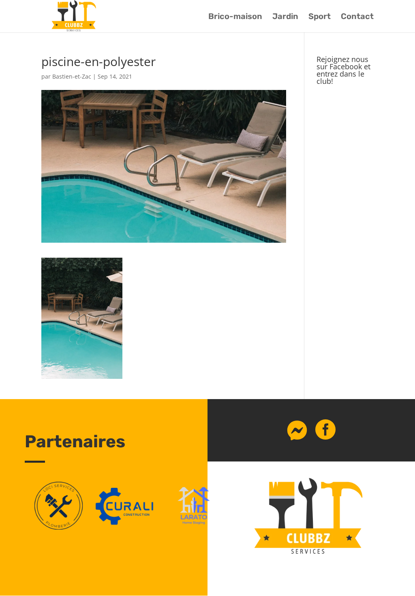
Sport (319, 17)
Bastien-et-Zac (71, 76)
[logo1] (126, 527)
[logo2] (194, 527)
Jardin (285, 17)
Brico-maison (235, 17)
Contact (357, 17)
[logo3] (58, 527)
